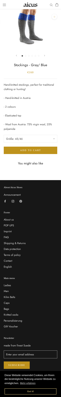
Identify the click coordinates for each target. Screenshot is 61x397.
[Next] (44, 55)
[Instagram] (13, 201)
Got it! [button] (30, 391)
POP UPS (9, 225)
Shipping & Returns (15, 243)
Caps (7, 303)
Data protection (12, 249)
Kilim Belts (9, 297)
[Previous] (16, 55)
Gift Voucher (11, 326)
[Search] (51, 4)
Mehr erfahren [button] (28, 383)
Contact (8, 261)
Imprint (8, 231)
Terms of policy (12, 255)
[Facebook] (5, 201)
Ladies (7, 285)
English (8, 267)
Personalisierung (13, 321)
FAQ (6, 237)
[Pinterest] (20, 201)
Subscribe (16, 365)
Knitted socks (11, 315)
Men (6, 291)
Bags (6, 309)
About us (9, 219)
